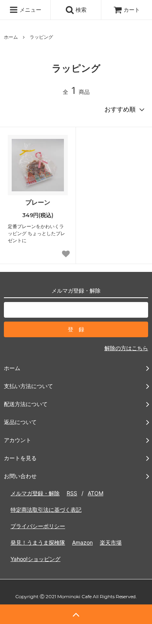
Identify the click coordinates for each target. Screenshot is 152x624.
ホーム (11, 37)
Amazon (82, 542)
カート (132, 9)
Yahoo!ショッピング (35, 559)
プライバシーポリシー (38, 526)
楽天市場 (111, 542)
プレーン (37, 202)
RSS (72, 493)
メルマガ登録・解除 (35, 493)
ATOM (95, 493)
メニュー (29, 9)
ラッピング (41, 37)
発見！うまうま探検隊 (38, 542)
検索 (80, 9)
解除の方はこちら (126, 348)
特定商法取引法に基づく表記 (46, 509)
